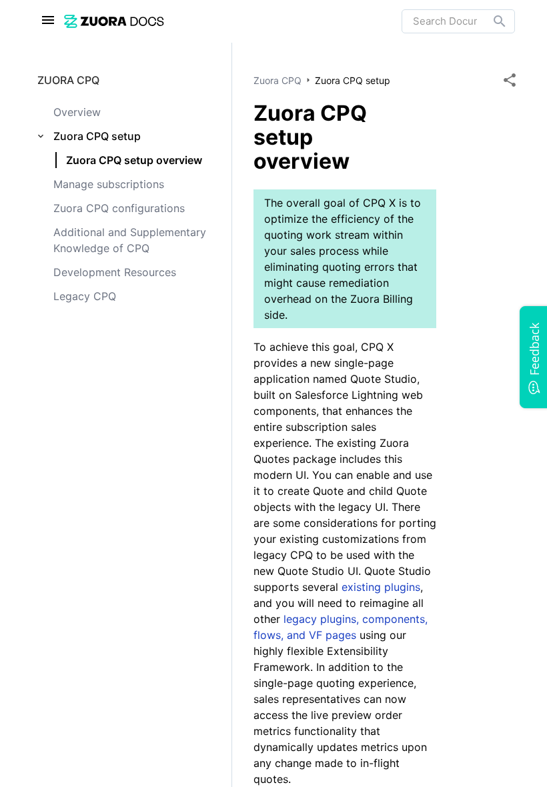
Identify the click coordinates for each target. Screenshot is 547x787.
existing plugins (381, 587)
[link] (233, 21)
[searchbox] (490, 21)
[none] (510, 80)
